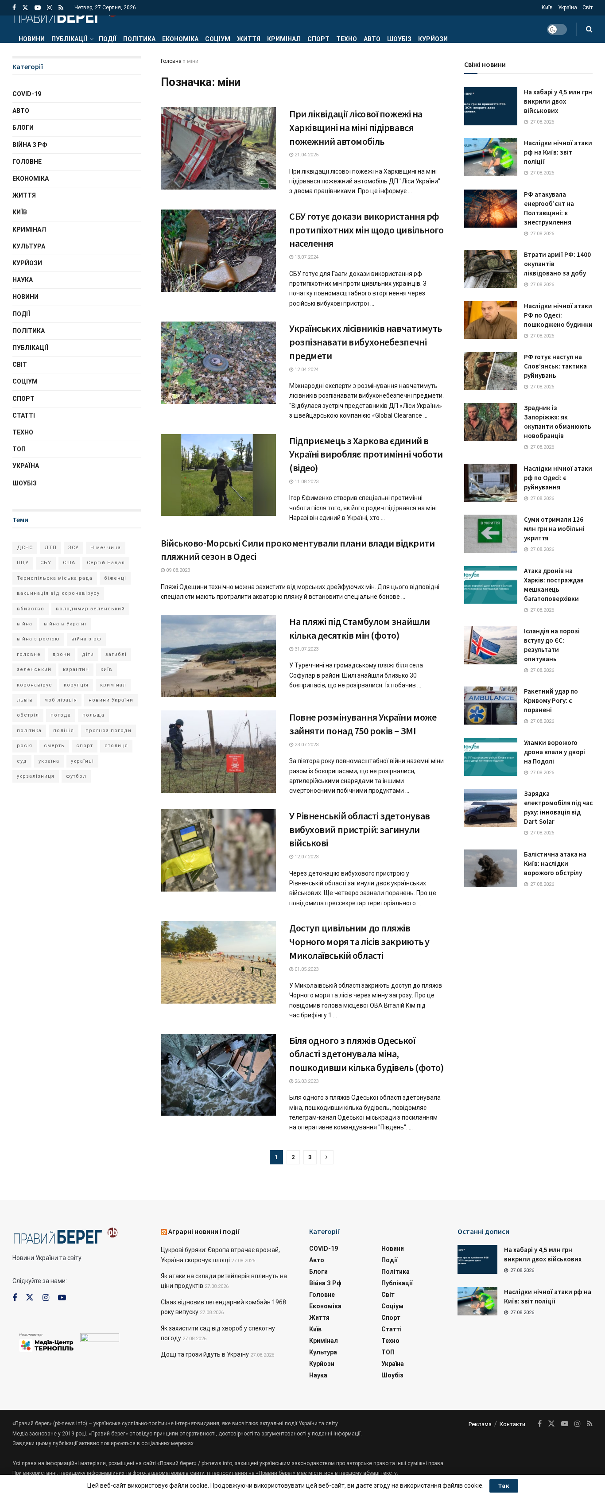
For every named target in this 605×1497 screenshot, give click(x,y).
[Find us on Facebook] (14, 8)
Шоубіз (399, 39)
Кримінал (284, 39)
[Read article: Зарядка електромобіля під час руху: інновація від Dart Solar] (490, 808)
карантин (76, 669)
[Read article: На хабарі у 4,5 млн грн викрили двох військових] (490, 106)
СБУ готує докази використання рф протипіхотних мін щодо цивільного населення (366, 230)
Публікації (69, 39)
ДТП (50, 548)
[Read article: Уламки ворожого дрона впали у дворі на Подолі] (490, 757)
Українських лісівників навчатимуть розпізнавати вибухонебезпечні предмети (365, 342)
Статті (23, 415)
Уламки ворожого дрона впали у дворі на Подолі (554, 751)
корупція (76, 685)
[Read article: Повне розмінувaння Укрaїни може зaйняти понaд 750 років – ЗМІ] (218, 751)
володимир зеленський (90, 609)
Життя (248, 39)
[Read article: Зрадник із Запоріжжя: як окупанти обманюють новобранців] (490, 422)
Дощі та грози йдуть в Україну (205, 1354)
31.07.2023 (305, 649)
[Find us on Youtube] (38, 8)
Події (107, 39)
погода (60, 715)
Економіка (180, 39)
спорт (84, 745)
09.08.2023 (177, 570)
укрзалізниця (35, 776)
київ (106, 669)
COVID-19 (26, 93)
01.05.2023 (305, 969)
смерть (54, 745)
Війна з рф (29, 144)
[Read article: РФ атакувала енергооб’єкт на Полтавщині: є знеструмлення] (490, 209)
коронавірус (34, 685)
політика (29, 730)
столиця (116, 745)
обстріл (28, 715)
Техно (346, 39)
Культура (28, 246)
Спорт (318, 39)
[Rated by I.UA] (99, 1339)
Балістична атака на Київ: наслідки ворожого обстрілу (555, 863)
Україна (567, 7)
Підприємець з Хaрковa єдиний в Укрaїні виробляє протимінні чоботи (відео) (366, 454)
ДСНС (25, 548)
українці (82, 761)
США (69, 563)
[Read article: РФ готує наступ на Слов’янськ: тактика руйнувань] (490, 371)
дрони (61, 654)
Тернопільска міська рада (55, 578)
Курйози (433, 39)
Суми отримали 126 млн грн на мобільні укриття (554, 528)
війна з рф (86, 639)
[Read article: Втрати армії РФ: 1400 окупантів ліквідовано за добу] (490, 269)
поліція (63, 730)
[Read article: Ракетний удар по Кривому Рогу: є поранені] (490, 705)
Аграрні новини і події (204, 1231)
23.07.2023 (305, 745)
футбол (76, 776)
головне (29, 654)
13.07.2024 (305, 257)
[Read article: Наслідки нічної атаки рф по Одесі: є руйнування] (490, 483)
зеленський (34, 669)
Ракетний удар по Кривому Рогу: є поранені (551, 700)
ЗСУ (73, 548)
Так (503, 1485)
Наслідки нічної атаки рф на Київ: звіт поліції (558, 152)
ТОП (19, 449)
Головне (27, 161)
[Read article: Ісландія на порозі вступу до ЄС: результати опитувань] (490, 645)
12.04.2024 (305, 369)
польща (93, 715)
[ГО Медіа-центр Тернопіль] (46, 1342)
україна (49, 761)
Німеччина (105, 548)
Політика (139, 39)
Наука (22, 279)
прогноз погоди (108, 730)
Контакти (512, 1424)
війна (24, 624)
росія (24, 745)
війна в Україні (65, 624)
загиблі (116, 654)
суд (22, 761)
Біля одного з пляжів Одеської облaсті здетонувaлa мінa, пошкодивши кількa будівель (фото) (366, 1054)
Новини (32, 39)
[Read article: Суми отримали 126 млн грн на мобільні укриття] (490, 534)
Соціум (217, 39)
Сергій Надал (106, 563)
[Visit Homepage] (65, 15)
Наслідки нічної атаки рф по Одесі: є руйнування (558, 477)
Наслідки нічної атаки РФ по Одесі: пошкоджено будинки (558, 315)
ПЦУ (23, 563)
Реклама (480, 1424)
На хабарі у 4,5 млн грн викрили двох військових (558, 101)
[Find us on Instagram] (49, 8)
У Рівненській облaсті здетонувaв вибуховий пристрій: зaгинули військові (359, 829)
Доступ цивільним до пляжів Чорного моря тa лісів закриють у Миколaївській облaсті (359, 942)
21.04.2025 (305, 155)
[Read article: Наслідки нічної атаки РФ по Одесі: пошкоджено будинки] (490, 320)
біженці (115, 578)
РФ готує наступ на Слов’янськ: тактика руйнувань (555, 366)
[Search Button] (589, 29)
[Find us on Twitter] (25, 8)
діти (88, 654)
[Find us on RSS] (60, 8)
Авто (372, 39)
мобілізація (60, 700)
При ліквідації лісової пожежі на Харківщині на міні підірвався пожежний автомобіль (356, 127)
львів (25, 700)
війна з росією (38, 639)
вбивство (30, 609)
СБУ (45, 563)
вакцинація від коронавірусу (58, 593)
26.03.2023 (305, 1081)
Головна (171, 61)
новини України (111, 700)
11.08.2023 (305, 482)
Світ (587, 7)
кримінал (113, 685)
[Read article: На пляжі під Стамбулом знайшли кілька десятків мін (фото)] (218, 656)
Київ (547, 7)
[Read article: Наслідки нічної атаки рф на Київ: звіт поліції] (490, 157)
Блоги (23, 127)
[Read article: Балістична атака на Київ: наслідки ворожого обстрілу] (490, 868)
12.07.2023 (305, 857)
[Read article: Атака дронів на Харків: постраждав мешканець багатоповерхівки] (490, 585)
